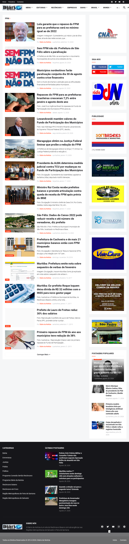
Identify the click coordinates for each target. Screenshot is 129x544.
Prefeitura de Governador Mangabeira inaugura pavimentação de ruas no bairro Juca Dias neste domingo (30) (69, 503)
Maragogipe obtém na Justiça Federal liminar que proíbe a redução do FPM (59, 142)
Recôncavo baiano (10, 485)
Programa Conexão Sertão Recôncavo (17, 476)
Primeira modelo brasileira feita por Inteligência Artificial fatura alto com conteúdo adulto (114, 409)
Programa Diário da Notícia (13, 480)
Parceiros (11, 2)
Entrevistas (7, 458)
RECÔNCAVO (56, 8)
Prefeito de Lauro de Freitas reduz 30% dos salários (57, 311)
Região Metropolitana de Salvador (16, 498)
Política (5, 471)
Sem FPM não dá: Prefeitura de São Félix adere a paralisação (58, 50)
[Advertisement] (64, 538)
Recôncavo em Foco (10, 489)
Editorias (41, 8)
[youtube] (119, 2)
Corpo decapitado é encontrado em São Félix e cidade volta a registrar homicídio (114, 425)
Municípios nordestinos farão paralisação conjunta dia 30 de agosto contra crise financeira (59, 74)
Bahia (5, 453)
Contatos (20, 2)
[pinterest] (123, 2)
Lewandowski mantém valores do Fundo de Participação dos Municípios (60, 120)
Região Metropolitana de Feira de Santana (19, 494)
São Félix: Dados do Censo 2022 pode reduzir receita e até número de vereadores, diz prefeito (59, 219)
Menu (28, 8)
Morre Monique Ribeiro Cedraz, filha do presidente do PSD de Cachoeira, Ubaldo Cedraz (114, 391)
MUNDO (106, 8)
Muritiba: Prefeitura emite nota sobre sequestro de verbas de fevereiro (59, 265)
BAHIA (83, 8)
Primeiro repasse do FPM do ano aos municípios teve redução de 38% (59, 334)
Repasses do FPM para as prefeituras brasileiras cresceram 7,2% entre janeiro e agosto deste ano (59, 98)
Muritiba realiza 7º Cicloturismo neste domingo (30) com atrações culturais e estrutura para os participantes (71, 474)
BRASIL (94, 8)
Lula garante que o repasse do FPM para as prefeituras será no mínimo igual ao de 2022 (58, 28)
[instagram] (119, 527)
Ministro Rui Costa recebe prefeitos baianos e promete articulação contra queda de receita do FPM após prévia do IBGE (59, 193)
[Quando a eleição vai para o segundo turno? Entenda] (51, 490)
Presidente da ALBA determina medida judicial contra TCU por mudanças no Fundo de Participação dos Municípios (60, 167)
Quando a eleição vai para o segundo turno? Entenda (70, 488)
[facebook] (112, 2)
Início (4, 2)
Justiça (5, 462)
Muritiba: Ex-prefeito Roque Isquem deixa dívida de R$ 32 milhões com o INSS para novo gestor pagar (58, 289)
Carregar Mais (42, 354)
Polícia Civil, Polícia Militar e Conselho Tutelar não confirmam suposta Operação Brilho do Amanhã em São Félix (71, 458)
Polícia (5, 467)
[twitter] (115, 2)
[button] (118, 7)
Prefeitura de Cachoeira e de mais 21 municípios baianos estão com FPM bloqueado (59, 243)
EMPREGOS (72, 8)
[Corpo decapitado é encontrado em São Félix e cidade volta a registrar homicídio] (98, 425)
